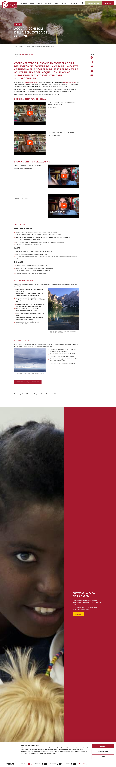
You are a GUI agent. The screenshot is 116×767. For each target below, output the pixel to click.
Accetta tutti (103, 746)
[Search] (83, 3)
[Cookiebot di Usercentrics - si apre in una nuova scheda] (10, 764)
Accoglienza (23, 3)
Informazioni (73, 3)
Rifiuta (103, 756)
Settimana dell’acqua (31, 82)
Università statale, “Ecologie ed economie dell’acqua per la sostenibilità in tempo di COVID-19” (30, 300)
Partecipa (56, 3)
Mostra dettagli (83, 764)
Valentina (30, 54)
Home (15, 46)
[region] (55, 751)
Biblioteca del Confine (69, 82)
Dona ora (108, 3)
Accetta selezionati (103, 751)
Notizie (64, 3)
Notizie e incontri (22, 46)
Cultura (32, 3)
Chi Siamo (39, 3)
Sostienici (48, 3)
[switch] (44, 764)
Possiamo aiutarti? (93, 3)
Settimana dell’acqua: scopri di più (28, 382)
